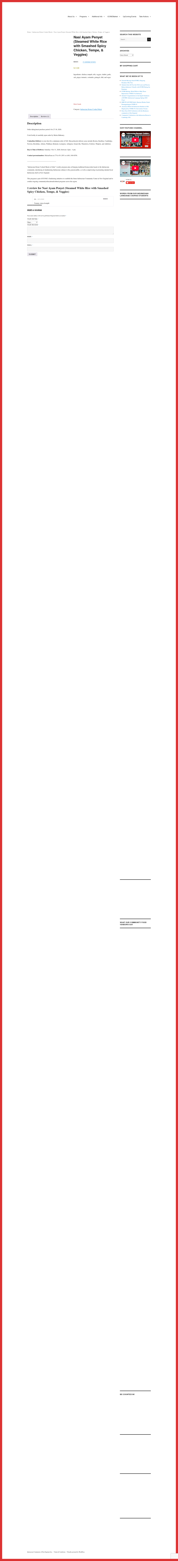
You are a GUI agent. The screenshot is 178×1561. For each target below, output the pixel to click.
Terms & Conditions (59, 1552)
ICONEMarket (113, 16)
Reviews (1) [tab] (45, 116)
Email (30, 245)
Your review (33, 225)
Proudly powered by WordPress (76, 1552)
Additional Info (97, 16)
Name (30, 237)
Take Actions (144, 16)
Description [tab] (34, 116)
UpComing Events (129, 16)
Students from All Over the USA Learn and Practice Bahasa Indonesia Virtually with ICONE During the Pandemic (136, 87)
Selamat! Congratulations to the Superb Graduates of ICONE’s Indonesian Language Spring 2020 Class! (135, 98)
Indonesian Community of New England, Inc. (39, 1552)
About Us (71, 16)
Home (29, 32)
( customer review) (89, 62)
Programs (83, 16)
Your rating (33, 219)
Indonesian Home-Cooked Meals (42, 32)
